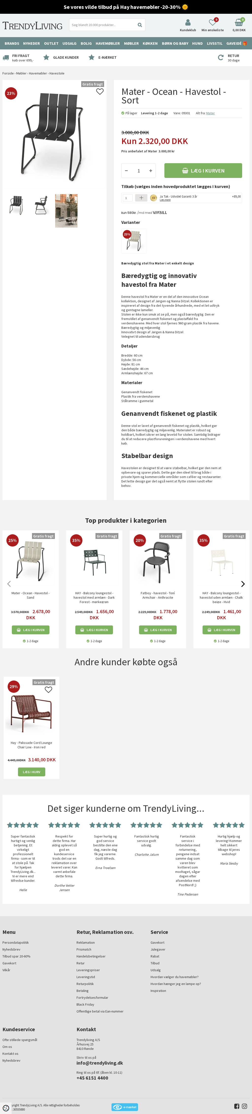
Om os (7, 1046)
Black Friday (85, 1004)
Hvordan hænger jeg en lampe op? (176, 984)
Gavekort (9, 963)
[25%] (134, 240)
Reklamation (86, 942)
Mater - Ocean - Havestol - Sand (30, 595)
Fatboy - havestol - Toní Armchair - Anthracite (158, 595)
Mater (210, 113)
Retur (81, 963)
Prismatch (84, 949)
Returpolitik (85, 984)
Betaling (83, 990)
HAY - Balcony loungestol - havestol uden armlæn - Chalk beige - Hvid (221, 597)
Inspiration (158, 990)
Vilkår (6, 970)
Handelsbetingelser (91, 956)
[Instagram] (243, 1107)
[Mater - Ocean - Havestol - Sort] (16, 211)
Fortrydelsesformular (92, 997)
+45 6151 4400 (92, 1078)
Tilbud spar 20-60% (16, 956)
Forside (8, 73)
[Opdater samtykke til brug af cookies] (6, 1108)
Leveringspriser (88, 970)
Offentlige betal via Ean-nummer (100, 1011)
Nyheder (31, 43)
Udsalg (156, 970)
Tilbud (155, 963)
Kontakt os (10, 1053)
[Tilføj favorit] (100, 93)
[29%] (31, 709)
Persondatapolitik (15, 942)
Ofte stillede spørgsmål (19, 1040)
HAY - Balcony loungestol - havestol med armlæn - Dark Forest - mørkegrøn (94, 597)
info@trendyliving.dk (100, 1063)
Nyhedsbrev (11, 949)
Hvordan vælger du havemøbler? (175, 977)
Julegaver (158, 949)
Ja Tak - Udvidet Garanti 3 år (178, 197)
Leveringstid (86, 977)
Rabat (155, 956)
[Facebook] (235, 1107)
